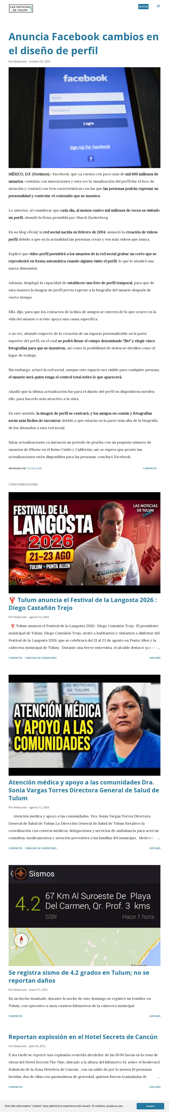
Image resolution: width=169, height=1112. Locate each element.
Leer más (155, 657)
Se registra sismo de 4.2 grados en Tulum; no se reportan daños (79, 976)
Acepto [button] (150, 1106)
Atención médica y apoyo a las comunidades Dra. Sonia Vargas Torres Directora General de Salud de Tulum (84, 790)
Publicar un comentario (41, 657)
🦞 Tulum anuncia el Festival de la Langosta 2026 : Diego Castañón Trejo (83, 604)
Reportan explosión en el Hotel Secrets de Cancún (83, 1037)
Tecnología (34, 468)
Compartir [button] (149, 468)
